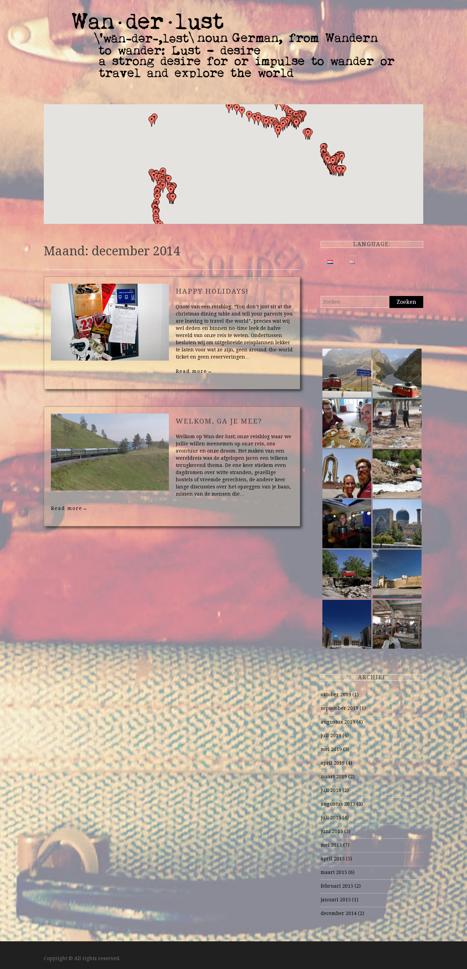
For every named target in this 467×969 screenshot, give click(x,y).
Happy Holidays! (212, 291)
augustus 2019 (338, 722)
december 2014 (339, 913)
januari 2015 (336, 899)
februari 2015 (337, 886)
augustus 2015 (338, 804)
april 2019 (333, 763)
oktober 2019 (336, 694)
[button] (308, 134)
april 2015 (333, 858)
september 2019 (339, 708)
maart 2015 (334, 872)
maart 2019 (334, 776)
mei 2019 (331, 749)
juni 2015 (332, 831)
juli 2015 (331, 817)
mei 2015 (331, 845)
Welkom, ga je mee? (219, 421)
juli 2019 (331, 735)
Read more (194, 371)
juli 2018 (331, 790)
